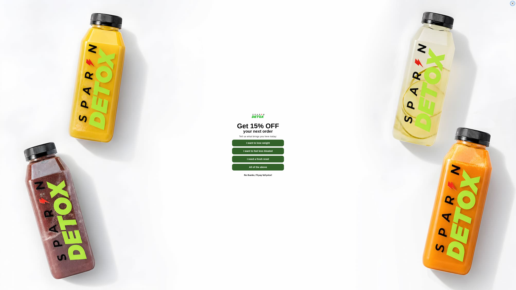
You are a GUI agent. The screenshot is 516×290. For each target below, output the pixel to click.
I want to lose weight (258, 143)
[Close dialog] (512, 3)
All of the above (258, 167)
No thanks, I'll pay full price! (258, 175)
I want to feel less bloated (258, 151)
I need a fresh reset (258, 159)
